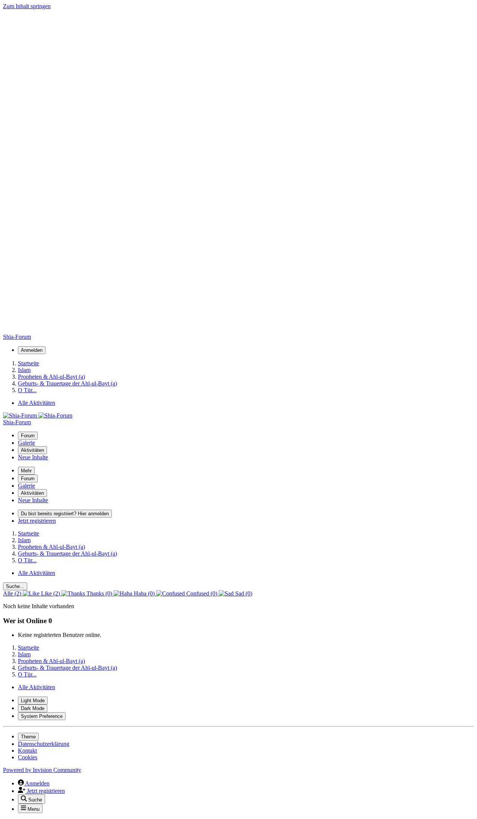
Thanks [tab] (98, 593)
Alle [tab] (12, 593)
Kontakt (27, 750)
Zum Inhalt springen (27, 6)
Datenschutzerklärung (43, 744)
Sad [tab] (243, 593)
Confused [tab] (201, 593)
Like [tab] (50, 593)
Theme (28, 737)
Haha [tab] (143, 593)
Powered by (42, 770)
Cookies (27, 757)
